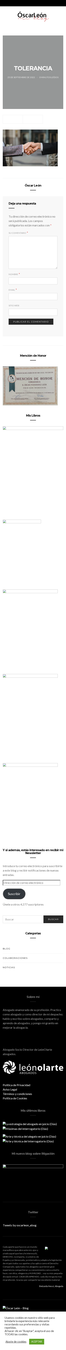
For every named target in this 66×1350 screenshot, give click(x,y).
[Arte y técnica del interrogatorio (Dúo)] (28, 1141)
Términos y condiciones (17, 1094)
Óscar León (33, 185)
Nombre (13, 274)
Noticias (9, 967)
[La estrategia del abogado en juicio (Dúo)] (30, 1123)
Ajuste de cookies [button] (16, 1341)
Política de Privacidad (16, 1085)
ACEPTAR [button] (36, 1341)
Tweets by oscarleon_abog (19, 1225)
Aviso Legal (10, 1089)
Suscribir (14, 894)
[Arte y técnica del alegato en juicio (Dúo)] (29, 1136)
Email (12, 289)
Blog (6, 948)
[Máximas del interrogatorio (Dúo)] (25, 1128)
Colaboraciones (15, 958)
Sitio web (14, 305)
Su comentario (17, 233)
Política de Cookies (15, 1098)
